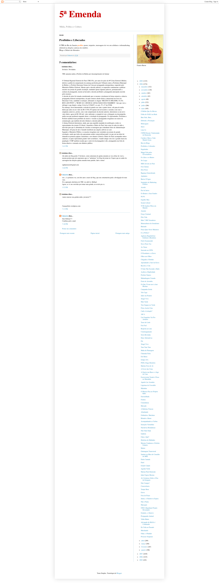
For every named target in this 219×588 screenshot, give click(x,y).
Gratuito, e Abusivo (147, 513)
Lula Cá (143, 130)
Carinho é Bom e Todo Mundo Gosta (148, 139)
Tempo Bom (145, 489)
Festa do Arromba (147, 281)
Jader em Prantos (146, 296)
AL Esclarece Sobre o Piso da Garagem (149, 479)
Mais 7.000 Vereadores (148, 220)
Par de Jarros (145, 190)
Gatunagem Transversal (148, 451)
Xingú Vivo (145, 299)
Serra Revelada (146, 335)
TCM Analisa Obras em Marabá (148, 207)
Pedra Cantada (145, 459)
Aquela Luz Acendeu (147, 382)
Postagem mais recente (67, 233)
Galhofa (143, 434)
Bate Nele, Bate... (146, 117)
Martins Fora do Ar (147, 366)
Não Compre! (145, 483)
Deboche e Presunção (148, 120)
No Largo (144, 160)
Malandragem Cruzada (148, 278)
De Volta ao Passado (147, 527)
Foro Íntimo (145, 167)
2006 (141, 557)
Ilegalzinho (144, 149)
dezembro (144, 87)
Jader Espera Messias (147, 475)
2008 (141, 84)
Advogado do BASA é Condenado (148, 523)
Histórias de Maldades (148, 440)
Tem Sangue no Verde (148, 305)
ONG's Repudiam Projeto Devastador (149, 509)
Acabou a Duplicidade (148, 272)
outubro (144, 93)
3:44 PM (65, 168)
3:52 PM (65, 187)
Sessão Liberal (145, 203)
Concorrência (145, 486)
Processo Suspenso (147, 536)
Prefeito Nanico (146, 275)
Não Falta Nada (146, 431)
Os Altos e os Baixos (147, 157)
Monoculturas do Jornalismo (150, 223)
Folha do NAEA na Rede (149, 114)
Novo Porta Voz (146, 244)
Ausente (143, 211)
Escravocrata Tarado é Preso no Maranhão (150, 378)
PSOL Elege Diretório (148, 363)
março (143, 544)
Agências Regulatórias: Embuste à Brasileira (148, 237)
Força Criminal (146, 214)
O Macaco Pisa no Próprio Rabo (149, 392)
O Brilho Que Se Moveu (149, 111)
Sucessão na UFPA (147, 250)
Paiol (142, 462)
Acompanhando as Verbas (149, 421)
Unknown (65, 174)
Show (143, 127)
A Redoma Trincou (147, 409)
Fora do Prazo (145, 495)
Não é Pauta (145, 502)
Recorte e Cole (145, 266)
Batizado (143, 226)
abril (143, 540)
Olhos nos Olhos (146, 256)
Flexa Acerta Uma (147, 308)
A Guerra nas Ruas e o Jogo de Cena (150, 373)
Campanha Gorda (146, 289)
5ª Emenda (80, 13)
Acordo (143, 187)
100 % (143, 314)
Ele (142, 341)
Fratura (143, 399)
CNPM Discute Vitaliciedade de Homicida (150, 134)
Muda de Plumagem (147, 350)
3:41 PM (65, 146)
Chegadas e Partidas (147, 259)
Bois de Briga (145, 143)
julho (143, 102)
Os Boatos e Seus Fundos (149, 193)
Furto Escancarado (147, 241)
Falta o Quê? (145, 437)
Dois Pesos (144, 170)
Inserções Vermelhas (147, 424)
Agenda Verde (145, 469)
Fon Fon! (144, 325)
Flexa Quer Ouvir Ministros (150, 229)
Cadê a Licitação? (146, 311)
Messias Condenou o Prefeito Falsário (150, 444)
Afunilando (144, 412)
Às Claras (144, 247)
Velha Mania (145, 519)
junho (143, 105)
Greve (143, 492)
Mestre (143, 448)
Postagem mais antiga (122, 233)
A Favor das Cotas (147, 369)
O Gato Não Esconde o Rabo (150, 269)
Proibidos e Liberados (148, 146)
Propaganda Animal (147, 516)
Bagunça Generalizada (148, 173)
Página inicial (95, 233)
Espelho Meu (145, 200)
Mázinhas (144, 388)
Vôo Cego (144, 292)
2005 (141, 560)
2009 (141, 81)
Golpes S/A (144, 360)
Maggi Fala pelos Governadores (146, 153)
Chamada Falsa (146, 353)
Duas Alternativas (146, 338)
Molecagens (144, 124)
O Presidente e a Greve (148, 253)
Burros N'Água (146, 179)
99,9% (143, 196)
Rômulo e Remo (146, 418)
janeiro (143, 550)
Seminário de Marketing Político (148, 183)
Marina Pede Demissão (148, 472)
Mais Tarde (144, 302)
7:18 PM (65, 224)
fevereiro (144, 547)
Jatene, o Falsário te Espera (149, 498)
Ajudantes (144, 176)
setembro (144, 96)
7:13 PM (65, 209)
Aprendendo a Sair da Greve (150, 262)
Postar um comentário (69, 229)
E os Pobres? (145, 233)
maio (143, 108)
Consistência (145, 403)
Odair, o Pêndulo (146, 533)
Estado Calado (145, 466)
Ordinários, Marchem (148, 415)
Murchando (144, 530)
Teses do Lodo (145, 322)
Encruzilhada (145, 396)
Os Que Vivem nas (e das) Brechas (149, 285)
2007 (141, 554)
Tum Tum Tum (146, 347)
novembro (144, 90)
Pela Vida (144, 217)
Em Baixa (144, 356)
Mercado (143, 406)
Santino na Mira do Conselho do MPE (150, 455)
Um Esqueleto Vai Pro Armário (148, 318)
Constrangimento (146, 332)
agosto (143, 99)
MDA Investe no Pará (148, 164)
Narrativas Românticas (148, 428)
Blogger (119, 573)
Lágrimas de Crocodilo (148, 385)
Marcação (144, 505)
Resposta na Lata (146, 329)
